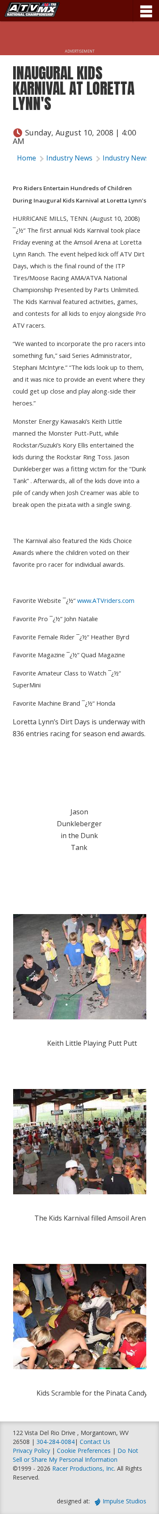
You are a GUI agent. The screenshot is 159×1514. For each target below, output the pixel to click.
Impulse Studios (124, 1501)
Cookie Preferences (84, 1450)
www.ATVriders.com (105, 600)
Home (26, 158)
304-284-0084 (55, 1442)
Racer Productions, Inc (83, 1468)
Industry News (69, 158)
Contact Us (95, 1442)
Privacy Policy (31, 1450)
